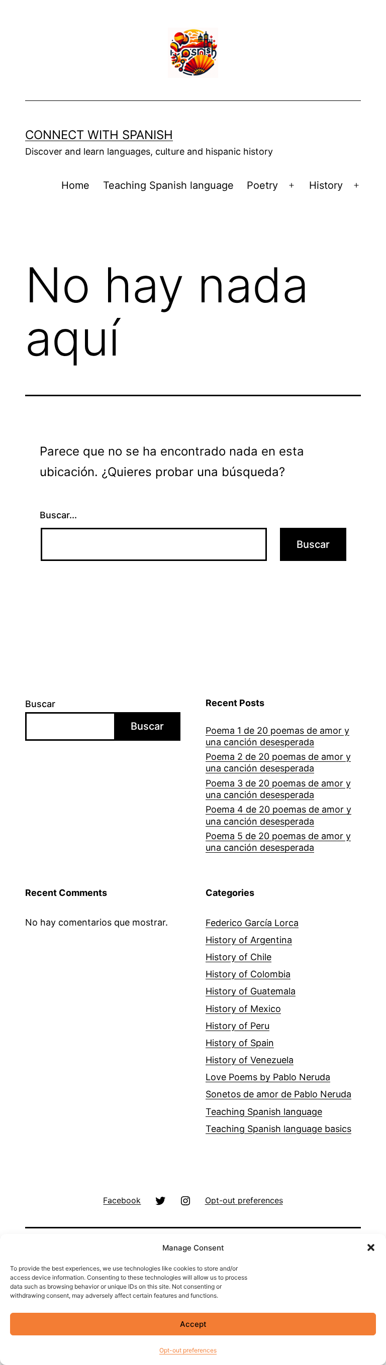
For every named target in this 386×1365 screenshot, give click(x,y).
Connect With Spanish (99, 135)
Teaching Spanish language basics (278, 1128)
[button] (371, 1247)
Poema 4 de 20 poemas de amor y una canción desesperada (278, 815)
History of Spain (240, 1043)
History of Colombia (248, 974)
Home (75, 185)
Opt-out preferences (188, 1350)
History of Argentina (249, 940)
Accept (193, 1324)
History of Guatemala (251, 991)
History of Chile (238, 957)
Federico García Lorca (252, 923)
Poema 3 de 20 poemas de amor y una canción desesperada (278, 789)
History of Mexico (243, 1008)
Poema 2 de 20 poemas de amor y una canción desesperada (278, 762)
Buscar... (58, 515)
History (326, 185)
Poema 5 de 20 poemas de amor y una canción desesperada (278, 842)
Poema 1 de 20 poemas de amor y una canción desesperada (277, 736)
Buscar (40, 704)
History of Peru (237, 1025)
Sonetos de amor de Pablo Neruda (278, 1094)
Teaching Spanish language (168, 185)
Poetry (262, 185)
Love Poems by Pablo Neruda (268, 1077)
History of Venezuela (250, 1060)
